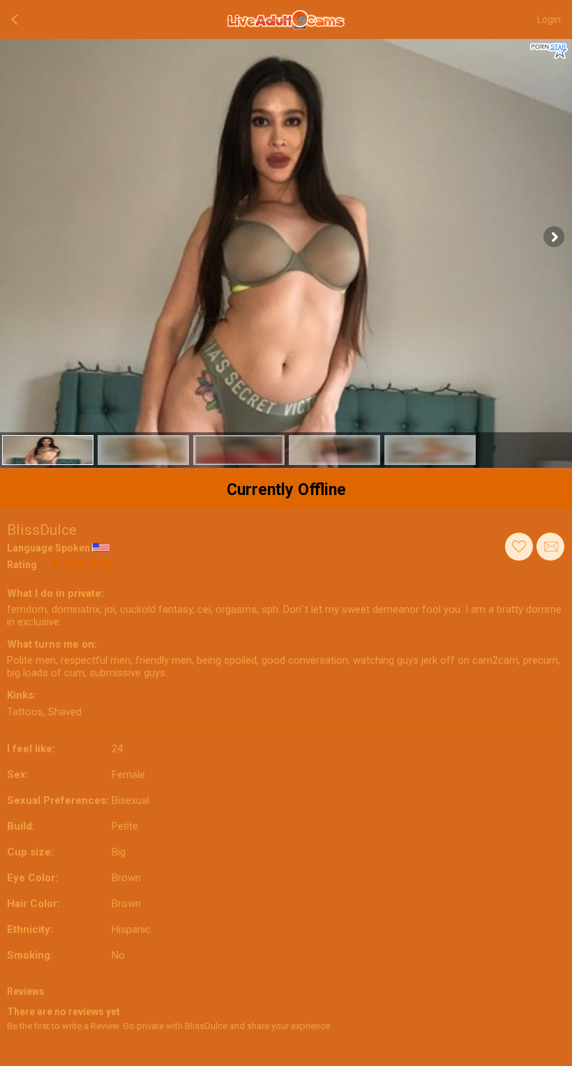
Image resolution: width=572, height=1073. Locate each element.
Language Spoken (48, 548)
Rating (22, 564)
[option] (47, 450)
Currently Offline (286, 489)
